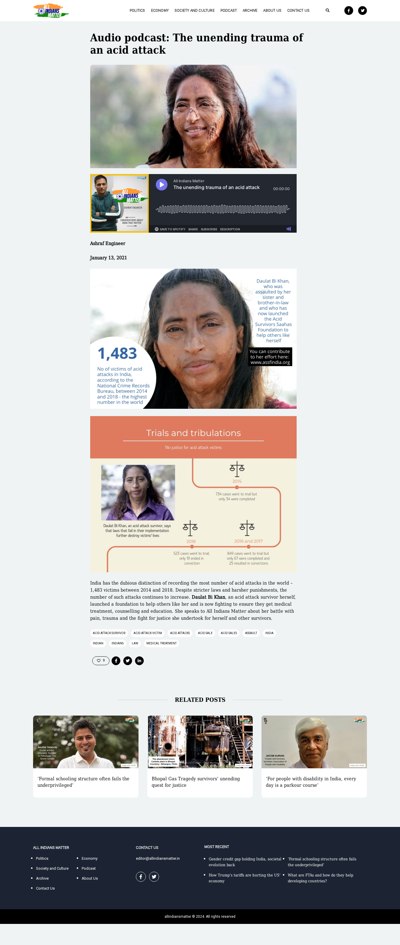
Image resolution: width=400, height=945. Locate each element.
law (135, 643)
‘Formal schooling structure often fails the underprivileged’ (83, 782)
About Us (272, 10)
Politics (137, 10)
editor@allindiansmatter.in (158, 858)
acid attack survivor (109, 633)
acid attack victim (148, 633)
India (269, 633)
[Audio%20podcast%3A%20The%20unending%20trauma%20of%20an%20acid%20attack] (116, 660)
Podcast (228, 10)
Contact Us (298, 10)
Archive (250, 10)
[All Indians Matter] (51, 10)
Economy (160, 10)
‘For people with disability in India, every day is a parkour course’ (311, 782)
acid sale (205, 633)
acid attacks (180, 633)
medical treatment (161, 643)
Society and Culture (195, 10)
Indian (98, 643)
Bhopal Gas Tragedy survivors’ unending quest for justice (196, 782)
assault (251, 633)
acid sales (229, 633)
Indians (118, 643)
